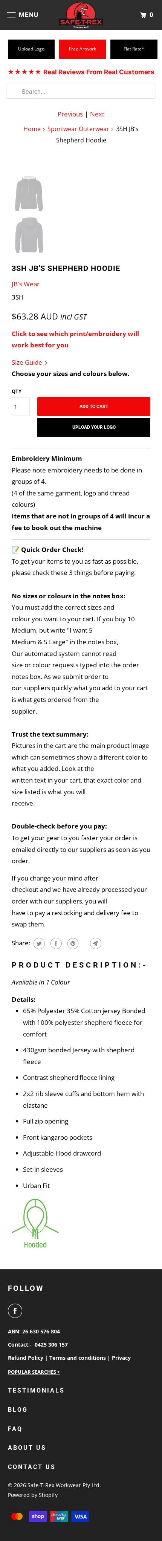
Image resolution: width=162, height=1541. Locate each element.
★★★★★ (81, 72)
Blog (18, 1409)
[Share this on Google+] (83, 943)
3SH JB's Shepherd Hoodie (66, 268)
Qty (16, 391)
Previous (70, 114)
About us (27, 1447)
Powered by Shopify (33, 1494)
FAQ (15, 1428)
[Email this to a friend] (94, 943)
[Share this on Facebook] (55, 943)
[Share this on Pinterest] (72, 943)
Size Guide (28, 362)
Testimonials (36, 1390)
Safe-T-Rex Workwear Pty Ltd (63, 1485)
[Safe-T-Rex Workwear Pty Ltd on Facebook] (16, 1311)
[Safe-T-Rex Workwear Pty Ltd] (81, 15)
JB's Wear (26, 284)
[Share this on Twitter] (38, 943)
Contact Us (32, 1467)
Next (97, 114)
